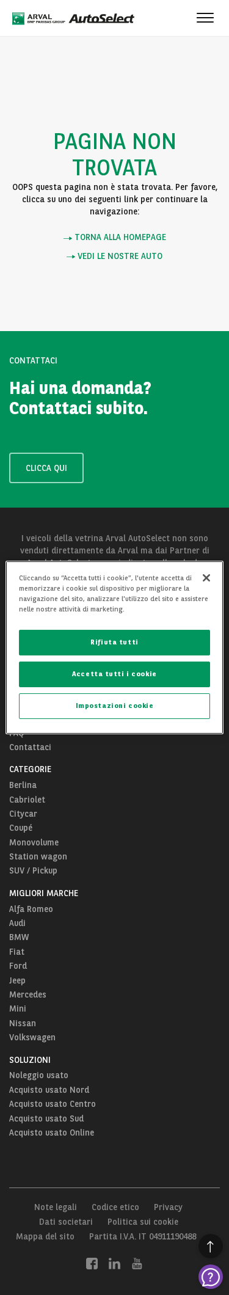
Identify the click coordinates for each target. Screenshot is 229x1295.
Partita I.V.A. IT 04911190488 (142, 1236)
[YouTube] (137, 1263)
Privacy (168, 1207)
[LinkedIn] (114, 1263)
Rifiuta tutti (114, 642)
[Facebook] (92, 1263)
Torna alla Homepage (119, 237)
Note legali (55, 1207)
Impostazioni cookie (115, 705)
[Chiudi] (206, 577)
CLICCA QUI (46, 468)
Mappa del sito (45, 1236)
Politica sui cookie (142, 1222)
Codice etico (115, 1207)
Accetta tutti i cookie (114, 673)
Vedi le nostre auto (118, 256)
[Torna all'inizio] (210, 1246)
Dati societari (66, 1222)
